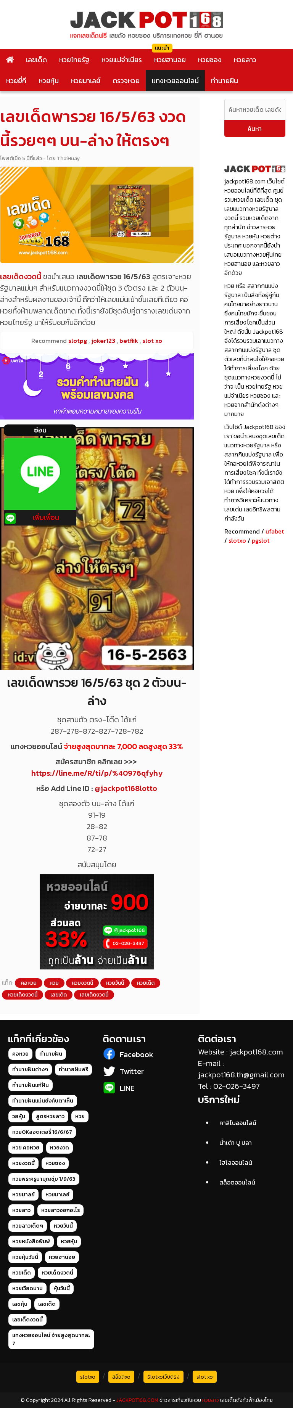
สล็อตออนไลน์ (237, 1182)
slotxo (237, 540)
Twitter (132, 1071)
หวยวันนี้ (115, 983)
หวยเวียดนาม (27, 1288)
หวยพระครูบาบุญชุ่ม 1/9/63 (44, 1179)
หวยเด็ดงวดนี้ (22, 995)
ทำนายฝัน (224, 81)
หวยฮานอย (170, 60)
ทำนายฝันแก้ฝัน (30, 1085)
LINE (127, 1088)
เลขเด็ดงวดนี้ (94, 995)
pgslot (260, 540)
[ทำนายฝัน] (97, 386)
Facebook (136, 1054)
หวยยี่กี (16, 81)
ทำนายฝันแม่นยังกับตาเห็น (42, 1101)
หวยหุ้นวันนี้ (25, 1257)
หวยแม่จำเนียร (121, 60)
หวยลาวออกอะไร (60, 1210)
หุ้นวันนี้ (61, 1288)
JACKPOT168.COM (137, 1400)
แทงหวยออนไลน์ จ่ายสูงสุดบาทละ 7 (51, 1339)
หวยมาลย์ (23, 1195)
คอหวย (29, 983)
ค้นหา (255, 128)
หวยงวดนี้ (82, 983)
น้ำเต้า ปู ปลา (235, 1142)
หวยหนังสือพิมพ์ (31, 1242)
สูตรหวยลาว (50, 1116)
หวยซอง (210, 60)
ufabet (275, 531)
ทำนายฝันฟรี (73, 1070)
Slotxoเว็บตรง (163, 1377)
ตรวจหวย (126, 81)
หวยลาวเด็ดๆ (27, 1226)
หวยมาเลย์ (85, 81)
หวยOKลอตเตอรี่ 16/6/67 (42, 1132)
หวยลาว (245, 60)
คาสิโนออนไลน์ (237, 1122)
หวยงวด (59, 1148)
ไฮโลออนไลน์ (235, 1162)
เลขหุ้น (19, 1304)
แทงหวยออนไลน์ (175, 81)
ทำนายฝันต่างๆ (30, 1070)
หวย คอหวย (25, 1148)
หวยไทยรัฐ (74, 60)
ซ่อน (40, 430)
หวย (54, 983)
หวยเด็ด (146, 983)
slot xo (204, 1377)
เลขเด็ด (36, 60)
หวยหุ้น (49, 81)
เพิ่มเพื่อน (46, 517)
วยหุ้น (18, 1116)
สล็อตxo (121, 1377)
